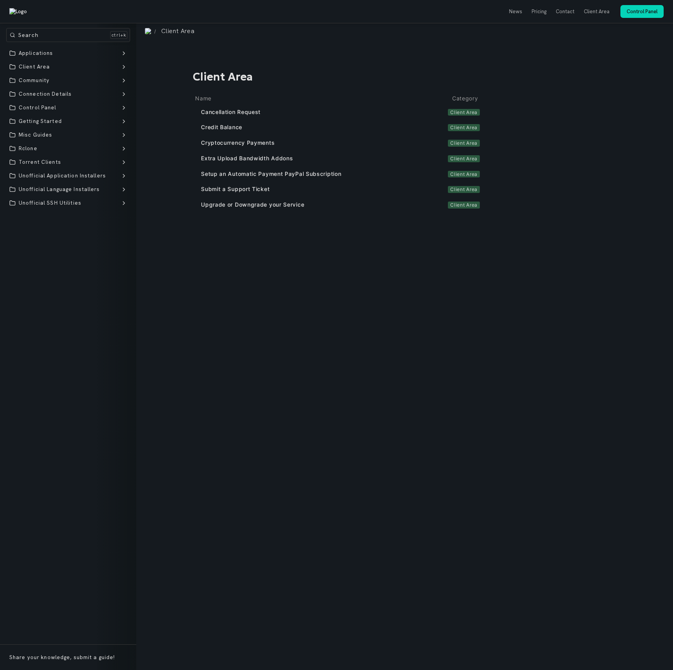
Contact (565, 11)
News (515, 11)
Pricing (539, 11)
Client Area (597, 11)
